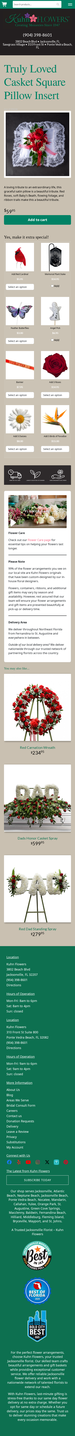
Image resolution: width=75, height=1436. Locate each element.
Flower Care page (39, 540)
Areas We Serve (17, 1100)
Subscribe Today (37, 1180)
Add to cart (37, 219)
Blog (9, 1095)
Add (56, 286)
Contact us (14, 1116)
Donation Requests (20, 1121)
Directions (13, 985)
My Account (14, 1147)
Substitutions (15, 1142)
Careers (11, 1111)
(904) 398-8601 (37, 34)
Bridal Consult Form (20, 1105)
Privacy (11, 1137)
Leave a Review (17, 1131)
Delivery (12, 1126)
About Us (13, 1090)
